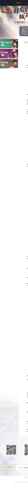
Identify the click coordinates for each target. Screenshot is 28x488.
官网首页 (19, 3)
